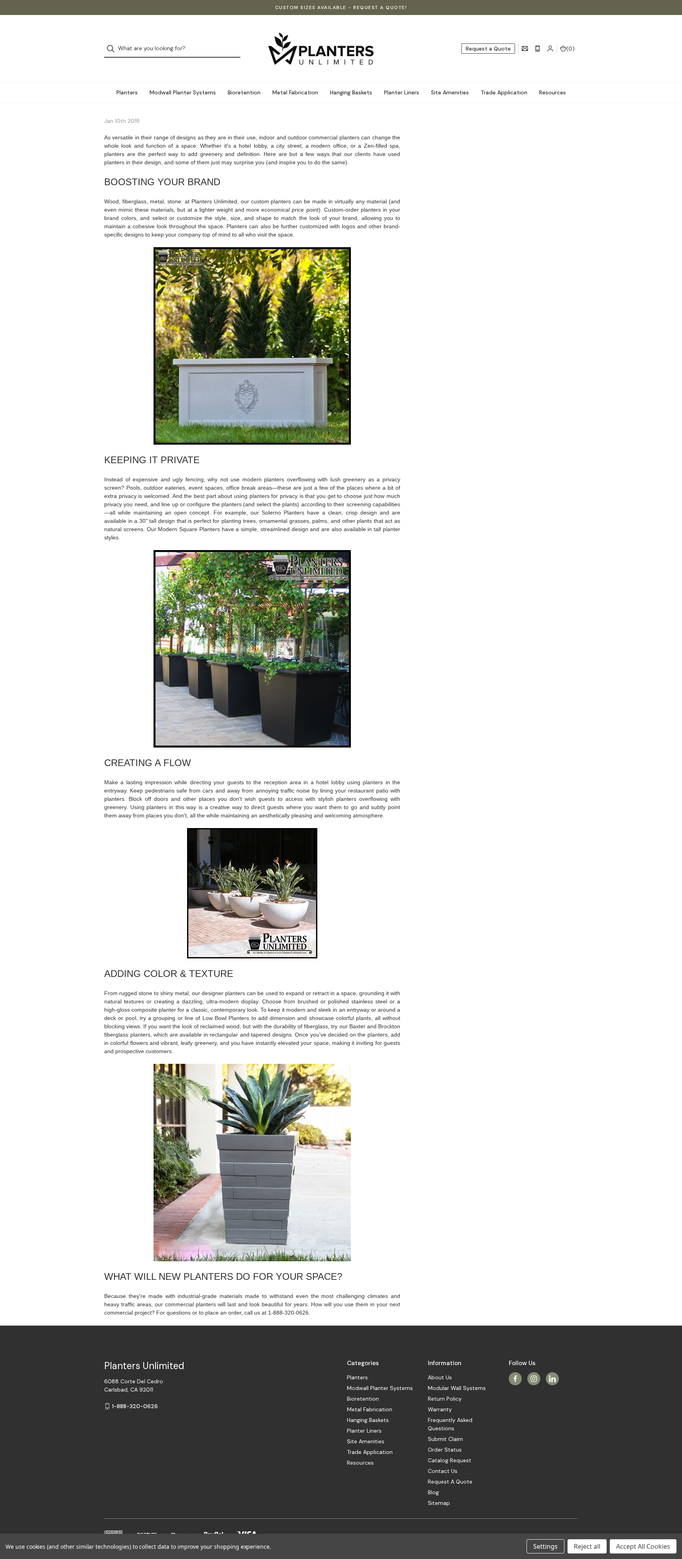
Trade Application (504, 92)
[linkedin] (552, 1378)
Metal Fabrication (295, 92)
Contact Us (442, 1470)
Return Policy (445, 1398)
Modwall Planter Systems (183, 92)
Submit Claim (445, 1439)
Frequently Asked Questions (450, 1424)
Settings (545, 1546)
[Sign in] (550, 48)
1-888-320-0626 (135, 1406)
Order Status (445, 1449)
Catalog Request (449, 1460)
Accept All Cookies (643, 1546)
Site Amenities (450, 92)
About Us (440, 1377)
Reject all (587, 1546)
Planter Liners (401, 92)
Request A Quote (450, 1481)
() (570, 48)
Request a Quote (488, 48)
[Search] (113, 49)
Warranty (440, 1409)
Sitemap (439, 1502)
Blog (433, 1492)
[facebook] (515, 1378)
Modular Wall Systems (457, 1388)
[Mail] (525, 48)
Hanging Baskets (351, 92)
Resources (552, 92)
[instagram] (533, 1378)
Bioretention (244, 92)
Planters (127, 92)
